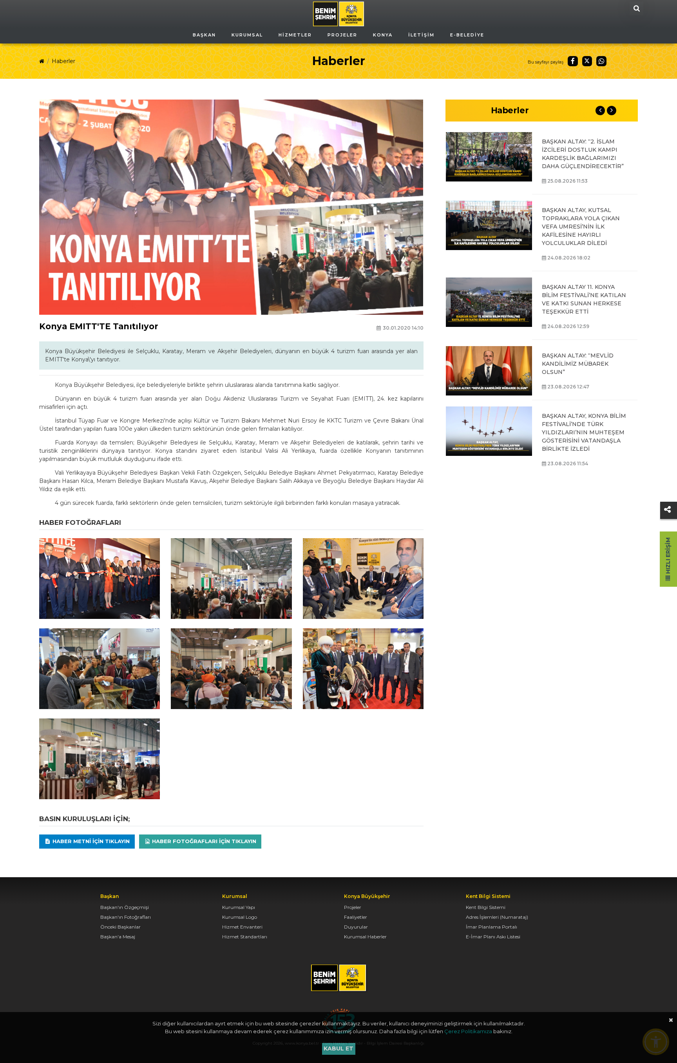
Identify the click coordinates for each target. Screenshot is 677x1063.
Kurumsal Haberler (365, 937)
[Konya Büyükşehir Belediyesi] (338, 13)
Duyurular (356, 927)
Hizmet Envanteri (242, 927)
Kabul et (338, 1048)
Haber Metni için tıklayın (90, 841)
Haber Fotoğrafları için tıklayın (203, 841)
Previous (600, 110)
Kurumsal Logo (239, 917)
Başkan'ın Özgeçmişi (124, 907)
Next (611, 110)
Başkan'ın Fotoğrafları (125, 917)
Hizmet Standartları (244, 937)
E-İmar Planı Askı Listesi (493, 937)
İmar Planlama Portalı (491, 927)
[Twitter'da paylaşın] (587, 61)
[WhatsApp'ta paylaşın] (601, 61)
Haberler (63, 61)
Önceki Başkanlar (120, 927)
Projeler (352, 907)
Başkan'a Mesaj (117, 937)
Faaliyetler (355, 917)
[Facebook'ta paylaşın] (573, 61)
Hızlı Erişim (668, 556)
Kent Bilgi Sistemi (485, 907)
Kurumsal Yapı (238, 907)
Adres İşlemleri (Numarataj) (497, 917)
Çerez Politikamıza (468, 1031)
